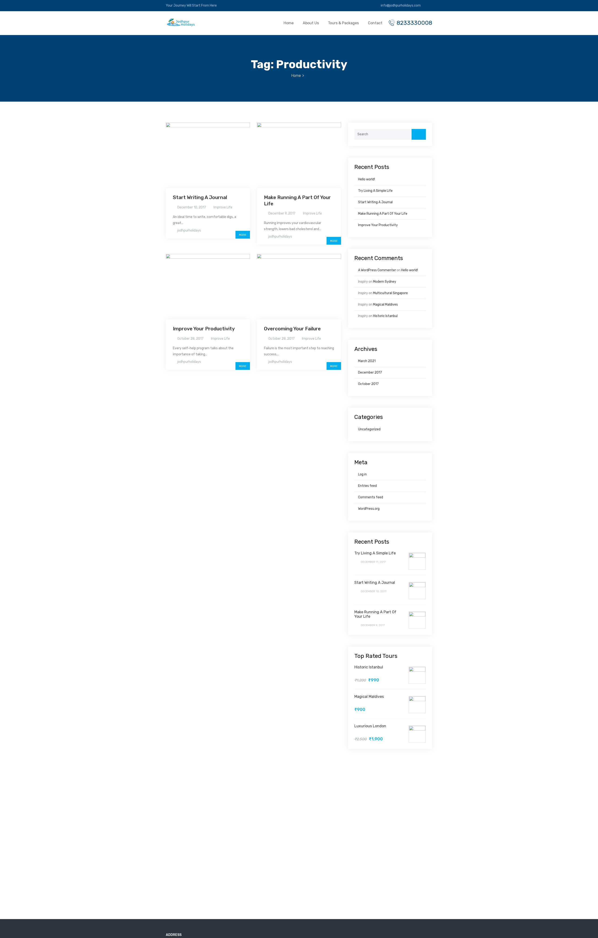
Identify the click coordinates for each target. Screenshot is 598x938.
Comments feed (370, 497)
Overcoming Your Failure (292, 329)
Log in (362, 474)
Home (289, 23)
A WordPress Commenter (377, 270)
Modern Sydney (384, 282)
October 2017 (368, 384)
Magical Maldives (385, 305)
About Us (311, 23)
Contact (375, 23)
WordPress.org (369, 509)
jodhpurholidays (189, 230)
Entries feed (367, 486)
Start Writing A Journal (200, 197)
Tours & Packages (343, 23)
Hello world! (366, 179)
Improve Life (223, 207)
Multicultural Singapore (390, 293)
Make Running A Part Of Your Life (382, 214)
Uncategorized (369, 429)
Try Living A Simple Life (375, 191)
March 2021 (367, 361)
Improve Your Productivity (204, 329)
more (242, 234)
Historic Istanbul (385, 316)
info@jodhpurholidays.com (400, 5)
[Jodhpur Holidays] (180, 23)
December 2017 (370, 372)
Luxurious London (370, 726)
